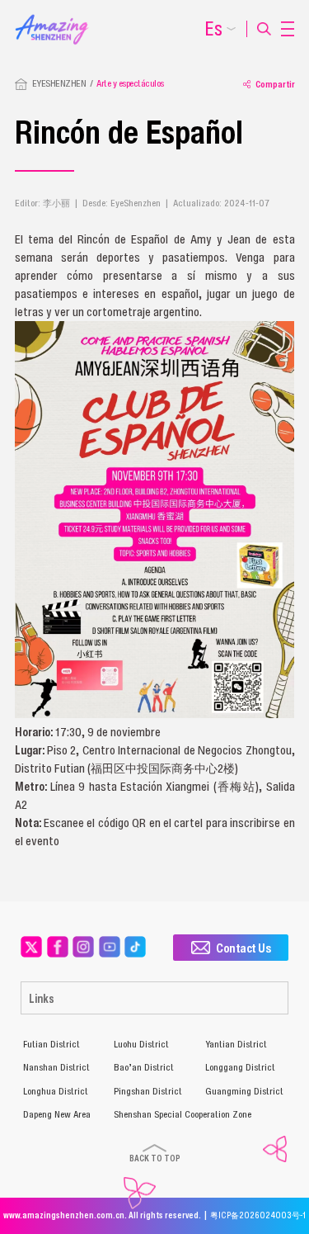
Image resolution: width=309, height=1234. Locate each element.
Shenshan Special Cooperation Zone (182, 1114)
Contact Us (243, 948)
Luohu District (141, 1044)
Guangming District (244, 1091)
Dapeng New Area (57, 1114)
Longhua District (55, 1091)
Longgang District (240, 1067)
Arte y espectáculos (130, 83)
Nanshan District (56, 1067)
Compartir (275, 84)
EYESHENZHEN (59, 83)
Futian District (51, 1044)
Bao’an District (144, 1067)
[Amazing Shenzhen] (58, 19)
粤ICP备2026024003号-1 (258, 1215)
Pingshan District (148, 1091)
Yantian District (236, 1044)
